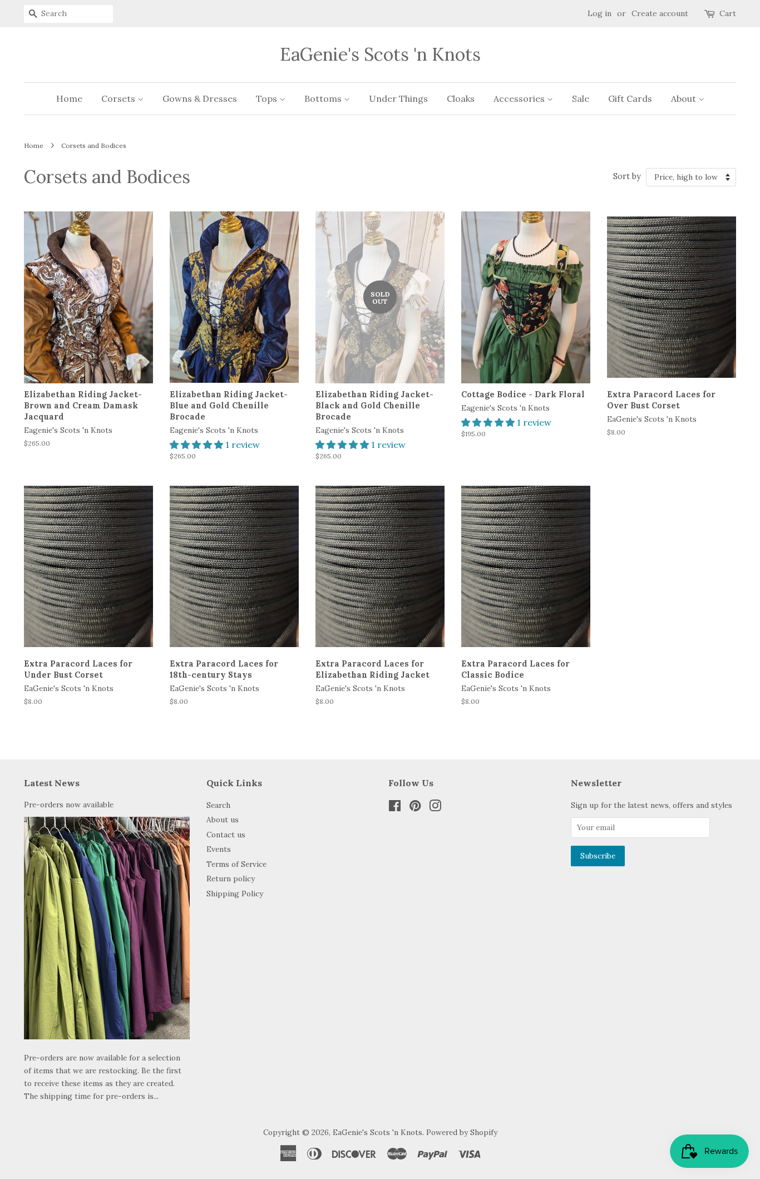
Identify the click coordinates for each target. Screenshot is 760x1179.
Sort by (627, 176)
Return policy (230, 879)
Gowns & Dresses (199, 98)
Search (218, 805)
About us (222, 820)
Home (69, 98)
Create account (659, 13)
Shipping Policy (234, 894)
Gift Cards (630, 98)
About (684, 98)
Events (218, 849)
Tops (267, 98)
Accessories (520, 98)
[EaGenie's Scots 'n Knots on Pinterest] (415, 808)
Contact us (225, 835)
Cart (727, 13)
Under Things (398, 98)
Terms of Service (236, 864)
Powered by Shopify (461, 1132)
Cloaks (461, 98)
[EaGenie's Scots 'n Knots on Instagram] (435, 808)
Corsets (119, 98)
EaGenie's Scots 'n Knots (380, 54)
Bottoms (324, 98)
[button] (197, 444)
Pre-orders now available (68, 805)
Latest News (52, 782)
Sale (580, 98)
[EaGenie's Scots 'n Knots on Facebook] (394, 808)
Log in (599, 13)
